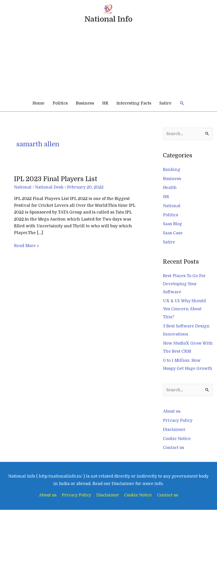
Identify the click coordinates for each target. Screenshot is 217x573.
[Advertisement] (108, 63)
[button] (182, 103)
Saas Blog (172, 224)
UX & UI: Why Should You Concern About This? (184, 309)
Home (38, 103)
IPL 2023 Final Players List (55, 179)
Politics (60, 103)
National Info (108, 19)
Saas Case (173, 233)
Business (85, 103)
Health (170, 187)
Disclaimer (174, 429)
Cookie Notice (177, 438)
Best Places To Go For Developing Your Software (184, 284)
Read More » (26, 245)
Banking (171, 169)
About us (172, 411)
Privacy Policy (178, 420)
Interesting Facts (133, 103)
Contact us (173, 447)
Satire (165, 103)
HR (105, 103)
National (23, 187)
